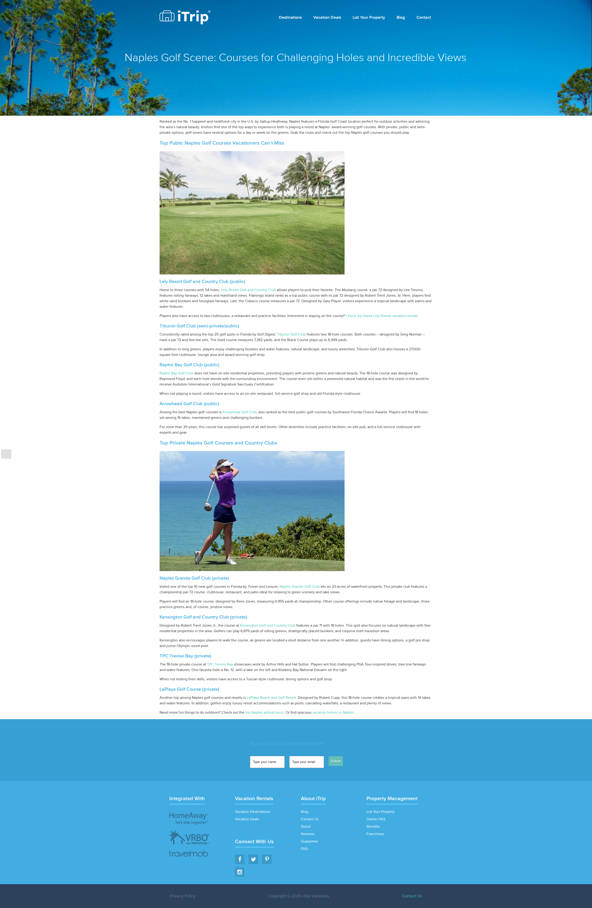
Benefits (373, 826)
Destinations (290, 18)
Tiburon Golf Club (291, 334)
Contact (423, 18)
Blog (401, 18)
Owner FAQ (376, 819)
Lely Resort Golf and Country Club (248, 290)
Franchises (375, 834)
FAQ (304, 849)
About (306, 826)
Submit (336, 761)
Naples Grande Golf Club (300, 587)
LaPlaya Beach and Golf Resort (271, 698)
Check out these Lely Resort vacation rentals (382, 316)
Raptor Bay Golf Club (176, 373)
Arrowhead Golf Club (239, 412)
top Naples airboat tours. (265, 712)
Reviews (307, 834)
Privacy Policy (182, 896)
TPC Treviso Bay (220, 664)
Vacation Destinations (252, 812)
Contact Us (310, 819)
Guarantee (309, 841)
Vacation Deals (327, 18)
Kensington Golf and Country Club (267, 625)
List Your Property (369, 18)
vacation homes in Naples (333, 712)
